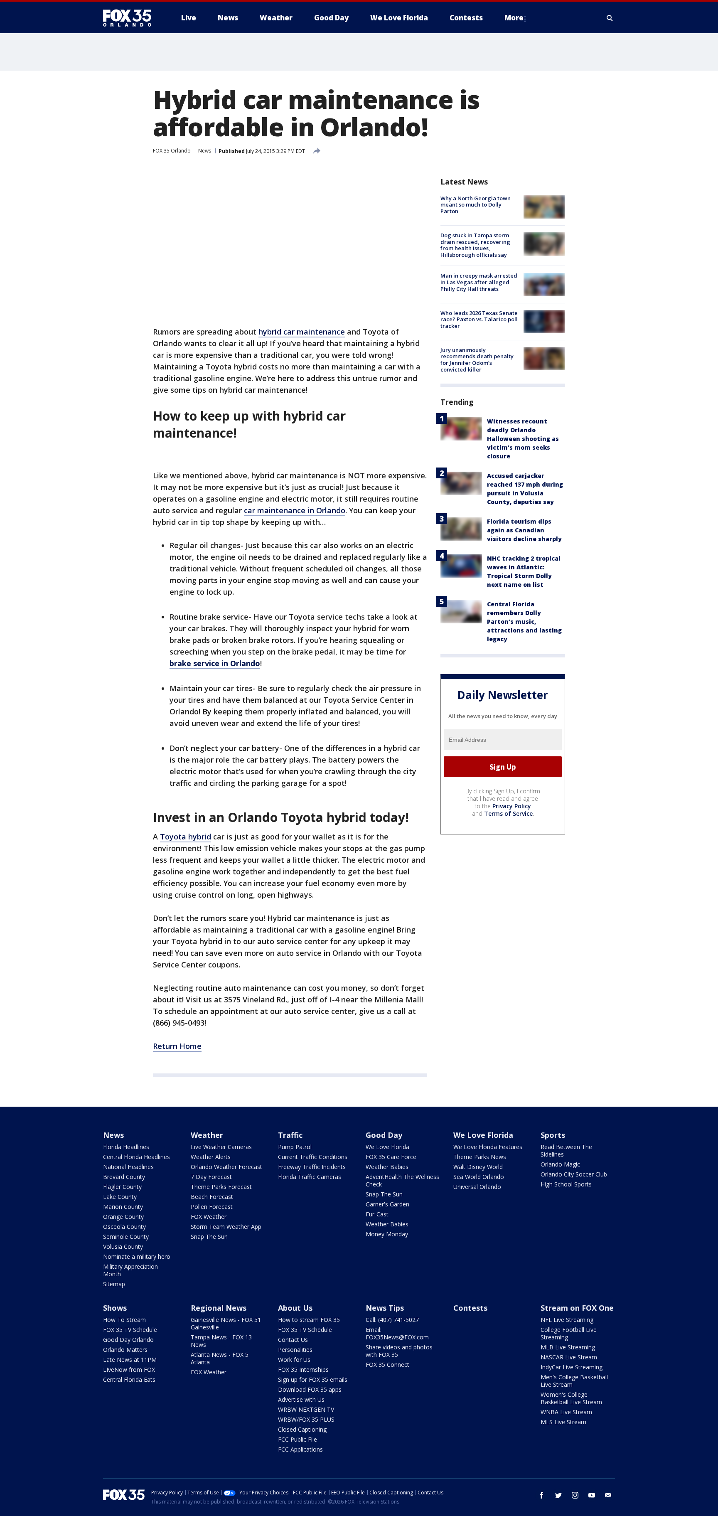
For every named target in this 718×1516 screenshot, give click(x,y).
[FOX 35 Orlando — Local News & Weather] (130, 18)
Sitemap (114, 1284)
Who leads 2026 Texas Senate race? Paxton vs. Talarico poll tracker (479, 319)
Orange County (123, 1217)
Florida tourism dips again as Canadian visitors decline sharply (524, 530)
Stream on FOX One (577, 1308)
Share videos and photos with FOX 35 (399, 1350)
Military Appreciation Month (130, 1270)
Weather (207, 1135)
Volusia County (123, 1246)
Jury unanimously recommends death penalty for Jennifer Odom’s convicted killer (477, 359)
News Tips (385, 1308)
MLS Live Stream (563, 1422)
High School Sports (566, 1184)
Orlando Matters (125, 1350)
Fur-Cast (377, 1214)
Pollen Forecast (212, 1207)
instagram (575, 1495)
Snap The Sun (209, 1236)
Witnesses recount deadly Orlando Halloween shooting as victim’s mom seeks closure (523, 439)
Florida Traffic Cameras (309, 1177)
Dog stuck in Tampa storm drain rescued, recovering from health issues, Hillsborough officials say (475, 244)
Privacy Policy (511, 806)
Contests (470, 1308)
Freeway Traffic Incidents (312, 1167)
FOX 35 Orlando (172, 150)
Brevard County (124, 1177)
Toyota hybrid (185, 837)
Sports (553, 1135)
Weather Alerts (211, 1157)
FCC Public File (297, 1439)
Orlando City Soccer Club (574, 1174)
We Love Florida (387, 1147)
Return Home (177, 1046)
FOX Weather (208, 1217)
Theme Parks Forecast (221, 1187)
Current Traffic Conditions (312, 1157)
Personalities (295, 1350)
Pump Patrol (295, 1147)
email (608, 1495)
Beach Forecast (212, 1197)
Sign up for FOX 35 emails (312, 1379)
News (204, 150)
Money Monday (387, 1234)
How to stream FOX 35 (309, 1320)
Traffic (290, 1135)
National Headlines (128, 1167)
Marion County (123, 1207)
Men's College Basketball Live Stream (574, 1380)
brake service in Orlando (215, 663)
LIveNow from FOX (129, 1369)
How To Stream (124, 1320)
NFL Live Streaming (567, 1320)
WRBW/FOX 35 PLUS (306, 1419)
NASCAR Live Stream (569, 1357)
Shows (115, 1308)
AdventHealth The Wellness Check (402, 1180)
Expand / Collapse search (610, 18)
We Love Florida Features (487, 1147)
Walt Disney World (478, 1167)
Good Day (384, 1135)
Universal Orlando (477, 1187)
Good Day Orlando (128, 1340)
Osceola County (124, 1227)
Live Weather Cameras (221, 1147)
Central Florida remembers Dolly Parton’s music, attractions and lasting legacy (524, 621)
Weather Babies (387, 1167)
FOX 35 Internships (303, 1369)
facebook (541, 1495)
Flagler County (122, 1187)
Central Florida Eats (129, 1379)
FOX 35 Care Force (391, 1157)
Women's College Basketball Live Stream (571, 1398)
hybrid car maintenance (301, 332)
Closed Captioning (302, 1429)
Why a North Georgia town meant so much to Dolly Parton (475, 204)
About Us (295, 1308)
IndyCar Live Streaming (571, 1367)
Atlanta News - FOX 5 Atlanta (219, 1358)
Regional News (218, 1308)
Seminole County (126, 1236)
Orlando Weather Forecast (226, 1167)
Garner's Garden (387, 1204)
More (514, 17)
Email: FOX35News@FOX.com (397, 1333)
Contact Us (293, 1340)
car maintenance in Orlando (294, 510)
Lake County (120, 1197)
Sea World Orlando (478, 1177)
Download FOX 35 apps (310, 1389)
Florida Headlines (126, 1147)
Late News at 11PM (130, 1359)
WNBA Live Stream (566, 1412)
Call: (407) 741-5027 (392, 1320)
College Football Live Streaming (569, 1333)
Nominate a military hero (136, 1256)
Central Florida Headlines (136, 1157)
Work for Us (294, 1359)
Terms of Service (508, 813)
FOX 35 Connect (387, 1364)
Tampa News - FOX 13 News (221, 1341)
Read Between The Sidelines (566, 1150)
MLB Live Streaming (568, 1347)
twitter (558, 1495)
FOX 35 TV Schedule (130, 1330)
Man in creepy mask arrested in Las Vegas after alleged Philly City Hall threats (478, 282)
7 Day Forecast (211, 1177)
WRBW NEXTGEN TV (306, 1409)
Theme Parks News (479, 1157)
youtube (591, 1495)
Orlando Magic (560, 1164)
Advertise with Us (301, 1399)
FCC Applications (300, 1449)
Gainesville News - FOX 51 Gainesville (226, 1323)
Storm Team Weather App (226, 1227)
